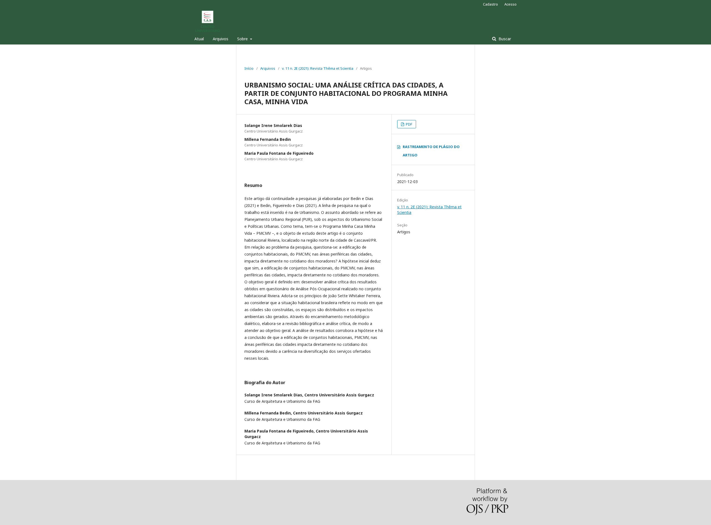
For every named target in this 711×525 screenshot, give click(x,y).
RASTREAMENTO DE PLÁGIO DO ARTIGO (431, 151)
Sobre (243, 38)
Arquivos (220, 38)
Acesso (510, 4)
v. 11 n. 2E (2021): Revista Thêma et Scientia (317, 68)
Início (249, 68)
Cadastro (490, 4)
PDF (408, 124)
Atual (199, 38)
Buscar (504, 38)
